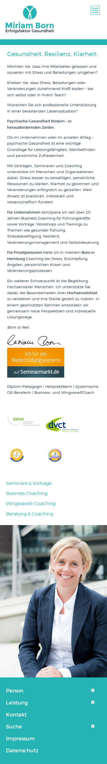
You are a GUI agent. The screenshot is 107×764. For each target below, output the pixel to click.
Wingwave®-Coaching (31, 503)
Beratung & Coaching (29, 514)
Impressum (20, 739)
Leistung (17, 703)
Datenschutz (22, 750)
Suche (14, 727)
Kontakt (16, 715)
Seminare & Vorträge (28, 483)
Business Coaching (26, 493)
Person (14, 691)
